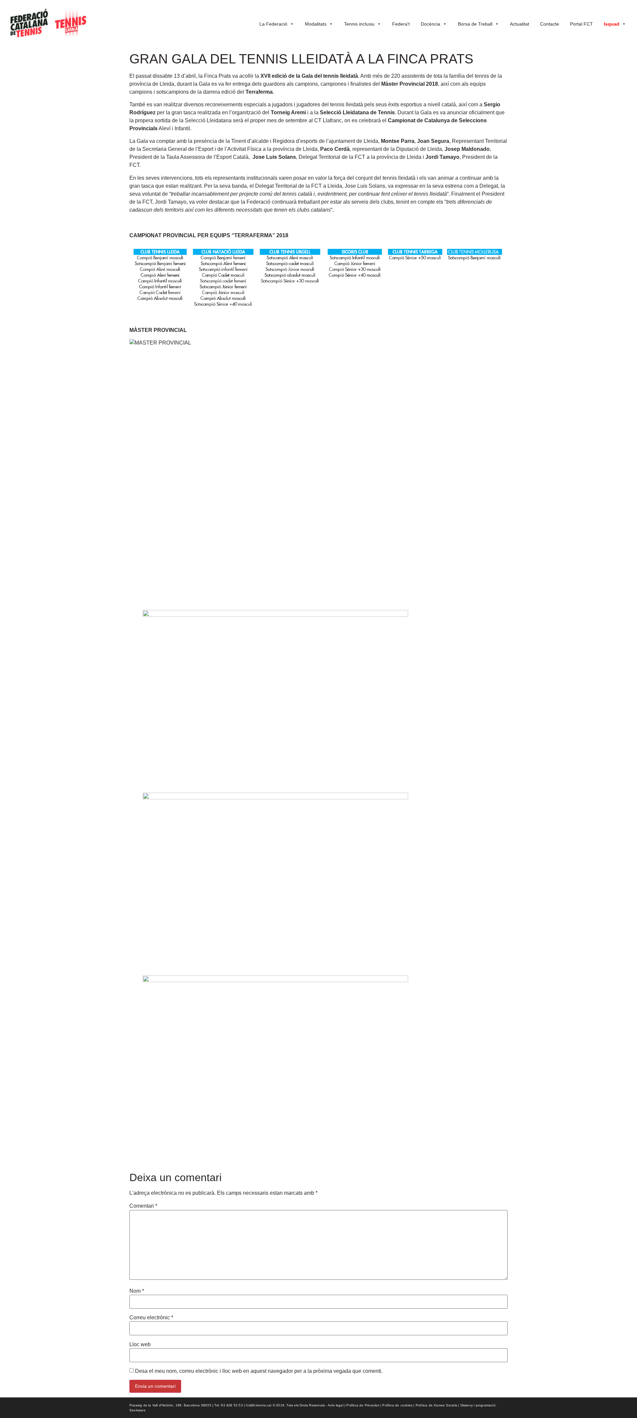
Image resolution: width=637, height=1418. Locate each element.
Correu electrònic (151, 1317)
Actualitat (519, 24)
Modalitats (315, 24)
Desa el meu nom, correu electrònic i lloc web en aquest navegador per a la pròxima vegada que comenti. (259, 1371)
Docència (430, 24)
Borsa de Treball (475, 24)
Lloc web (140, 1344)
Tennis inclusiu (359, 24)
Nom (136, 1291)
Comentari (143, 1206)
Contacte (549, 24)
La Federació (273, 24)
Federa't (401, 24)
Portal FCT (581, 24)
